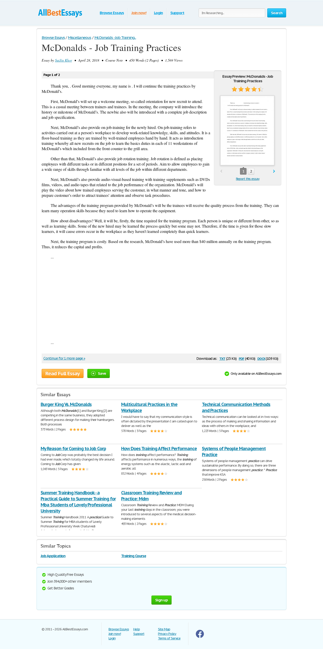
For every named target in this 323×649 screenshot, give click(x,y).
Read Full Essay (62, 373)
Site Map (164, 629)
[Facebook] (200, 637)
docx (261, 358)
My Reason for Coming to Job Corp (73, 448)
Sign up (161, 600)
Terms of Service (169, 638)
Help (136, 629)
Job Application (53, 555)
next (274, 171)
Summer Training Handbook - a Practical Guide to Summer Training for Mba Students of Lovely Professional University (78, 502)
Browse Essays (112, 12)
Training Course (133, 555)
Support (177, 12)
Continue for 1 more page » (64, 358)
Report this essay (247, 179)
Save (102, 373)
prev (221, 171)
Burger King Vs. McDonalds (66, 404)
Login (158, 12)
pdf (241, 358)
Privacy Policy (167, 634)
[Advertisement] (161, 299)
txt (222, 358)
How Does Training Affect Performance (159, 448)
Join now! (138, 12)
